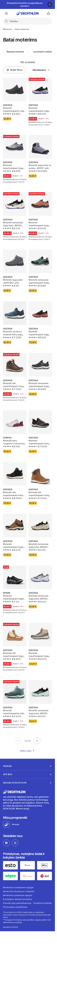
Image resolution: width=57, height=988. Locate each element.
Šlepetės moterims (15, 51)
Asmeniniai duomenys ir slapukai (18, 891)
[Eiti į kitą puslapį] (37, 740)
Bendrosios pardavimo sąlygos (17, 895)
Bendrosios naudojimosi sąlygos (18, 887)
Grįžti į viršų (25, 751)
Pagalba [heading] (7, 766)
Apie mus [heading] (7, 774)
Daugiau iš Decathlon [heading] (14, 783)
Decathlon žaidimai (42, 903)
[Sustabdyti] (49, 4)
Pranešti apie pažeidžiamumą (17, 903)
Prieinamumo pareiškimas (15, 907)
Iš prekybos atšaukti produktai (17, 899)
